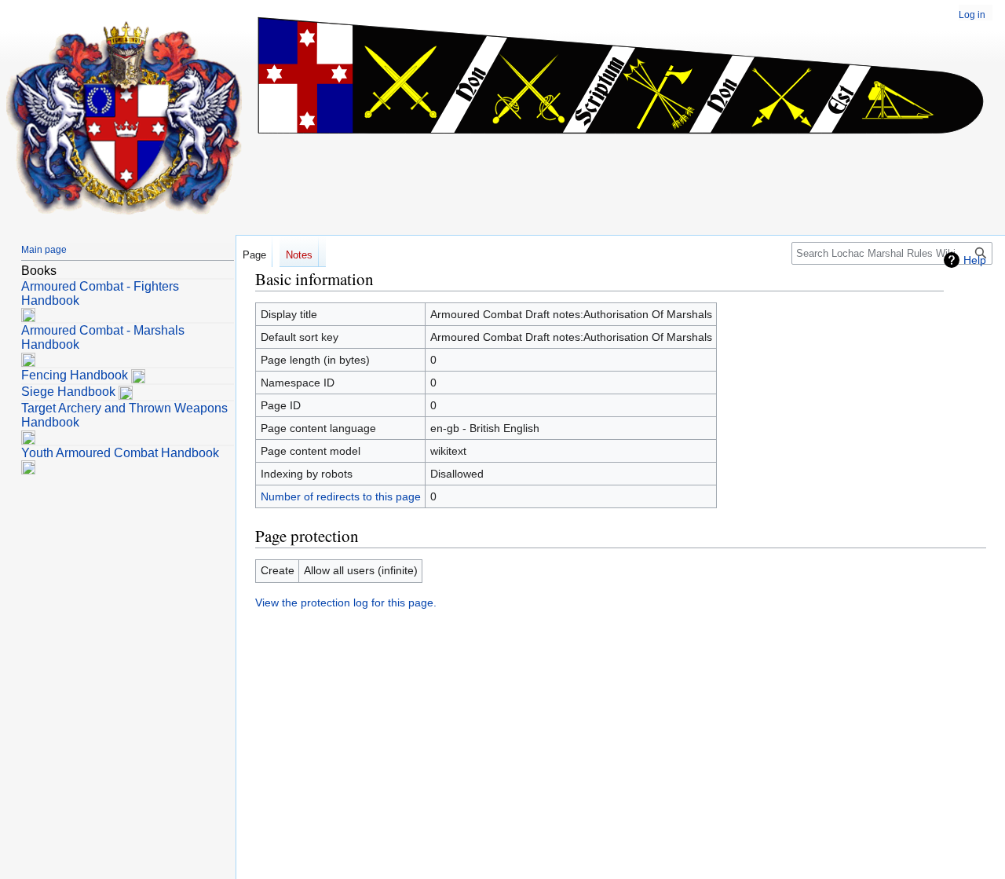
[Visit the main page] (124, 118)
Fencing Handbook (74, 375)
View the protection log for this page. (346, 602)
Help (974, 260)
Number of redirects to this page (341, 496)
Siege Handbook (68, 391)
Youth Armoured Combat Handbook (120, 453)
